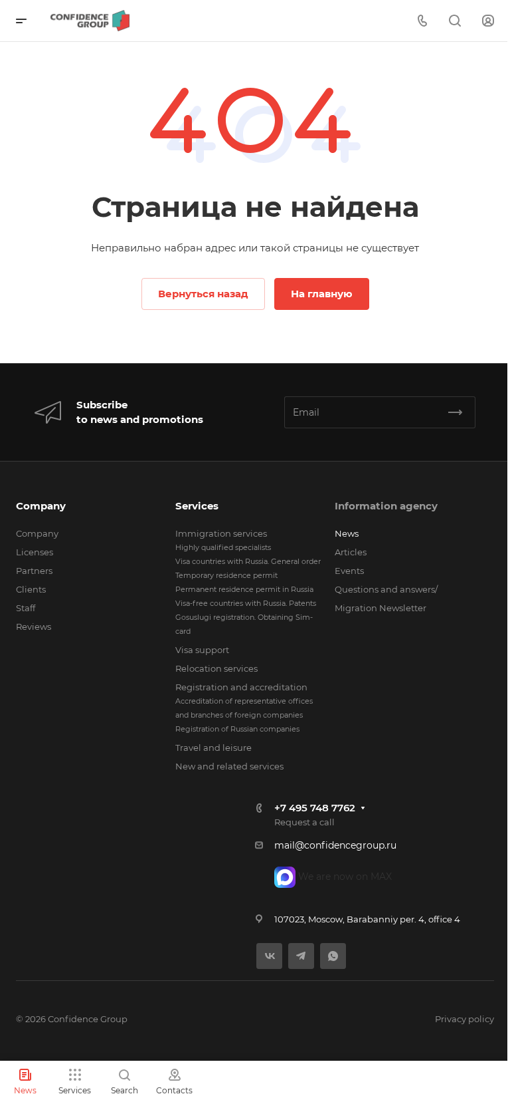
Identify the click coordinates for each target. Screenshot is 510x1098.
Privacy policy (464, 1019)
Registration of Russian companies (237, 729)
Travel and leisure (213, 747)
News (347, 533)
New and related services (229, 766)
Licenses (34, 552)
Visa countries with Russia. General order (248, 561)
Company (41, 505)
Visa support (202, 649)
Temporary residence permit (226, 575)
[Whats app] (333, 956)
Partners (34, 570)
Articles (351, 552)
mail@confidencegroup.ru (335, 845)
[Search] (454, 21)
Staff (25, 608)
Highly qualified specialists (223, 547)
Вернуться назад (203, 293)
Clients (31, 589)
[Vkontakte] (269, 956)
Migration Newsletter (380, 608)
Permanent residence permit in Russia (244, 589)
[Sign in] (488, 21)
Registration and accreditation (241, 687)
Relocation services (216, 668)
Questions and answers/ (386, 589)
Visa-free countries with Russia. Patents (245, 603)
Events (349, 570)
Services (196, 505)
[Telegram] (301, 956)
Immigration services (221, 533)
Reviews (33, 626)
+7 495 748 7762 (314, 807)
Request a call (304, 822)
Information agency (386, 505)
